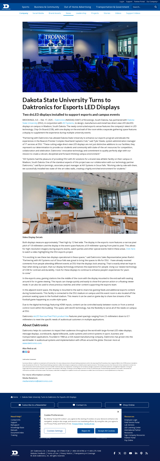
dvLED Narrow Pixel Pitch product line (51, 316)
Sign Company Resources (134, 435)
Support (129, 1)
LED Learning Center (132, 427)
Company (23, 13)
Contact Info (15, 420)
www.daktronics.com (32, 343)
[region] (81, 423)
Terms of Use (52, 453)
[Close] (118, 411)
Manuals (14, 430)
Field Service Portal (131, 422)
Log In (122, 1)
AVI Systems (68, 123)
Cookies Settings (55, 430)
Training (14, 435)
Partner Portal (139, 1)
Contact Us (81, 405)
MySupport (15, 425)
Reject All (86, 430)
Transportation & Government (112, 6)
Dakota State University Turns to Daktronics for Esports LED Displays (49, 397)
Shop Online (128, 405)
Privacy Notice (66, 453)
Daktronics (60, 120)
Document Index (17, 432)
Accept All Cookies (106, 430)
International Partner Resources (132, 431)
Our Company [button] (152, 1)
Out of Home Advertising (77, 6)
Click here (130, 248)
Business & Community (46, 6)
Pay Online (128, 440)
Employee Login (130, 420)
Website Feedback (37, 453)
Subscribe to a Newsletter (34, 405)
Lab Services (129, 425)
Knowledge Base (17, 427)
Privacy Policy (77, 424)
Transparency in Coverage (84, 453)
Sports (25, 6)
